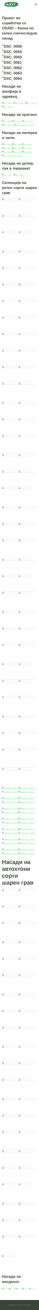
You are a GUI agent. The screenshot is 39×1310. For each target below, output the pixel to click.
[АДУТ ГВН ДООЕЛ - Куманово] (11, 4)
